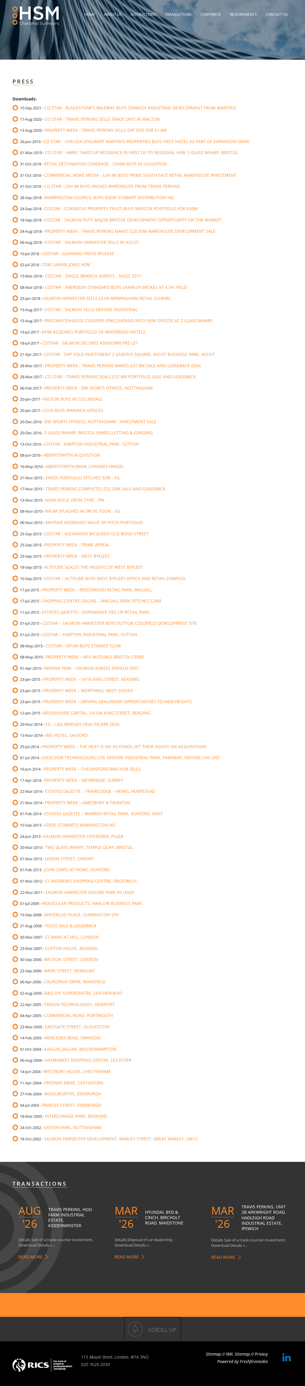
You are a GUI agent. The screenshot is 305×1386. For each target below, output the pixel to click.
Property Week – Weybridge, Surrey (83, 780)
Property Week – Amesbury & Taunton (87, 802)
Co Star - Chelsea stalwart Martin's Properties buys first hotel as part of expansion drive (146, 141)
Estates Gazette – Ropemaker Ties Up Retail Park (96, 612)
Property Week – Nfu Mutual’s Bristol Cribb (95, 657)
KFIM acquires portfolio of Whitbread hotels (93, 332)
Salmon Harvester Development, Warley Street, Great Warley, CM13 (120, 1139)
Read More (30, 1257)
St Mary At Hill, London (72, 937)
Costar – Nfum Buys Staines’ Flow (83, 646)
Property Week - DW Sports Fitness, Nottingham (98, 388)
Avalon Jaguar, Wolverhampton (80, 1049)
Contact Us (277, 14)
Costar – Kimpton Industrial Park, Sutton (89, 634)
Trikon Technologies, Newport (79, 1004)
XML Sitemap (238, 1354)
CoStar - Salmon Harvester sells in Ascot (92, 242)
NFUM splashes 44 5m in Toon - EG (82, 511)
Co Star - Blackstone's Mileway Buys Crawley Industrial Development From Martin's (140, 108)
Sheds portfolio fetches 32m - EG (82, 477)
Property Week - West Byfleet (77, 556)
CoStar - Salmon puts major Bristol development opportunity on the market (132, 220)
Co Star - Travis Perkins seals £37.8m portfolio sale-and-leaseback (120, 376)
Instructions (143, 14)
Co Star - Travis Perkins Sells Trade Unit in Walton (102, 119)
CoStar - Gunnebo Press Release (78, 253)
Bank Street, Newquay (69, 970)
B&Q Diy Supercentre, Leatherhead (83, 993)
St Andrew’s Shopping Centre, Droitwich (90, 881)
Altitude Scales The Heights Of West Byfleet (93, 567)
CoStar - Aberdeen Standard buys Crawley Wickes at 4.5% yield (116, 287)
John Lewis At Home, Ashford (77, 869)
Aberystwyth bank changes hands (84, 466)
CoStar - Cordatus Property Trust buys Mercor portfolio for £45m (121, 208)
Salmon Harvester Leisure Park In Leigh (89, 892)
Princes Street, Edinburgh (71, 1105)
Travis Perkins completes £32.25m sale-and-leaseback (105, 489)
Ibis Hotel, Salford (66, 735)
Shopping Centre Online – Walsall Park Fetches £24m (101, 601)
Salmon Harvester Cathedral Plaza (83, 836)
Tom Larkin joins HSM (66, 264)
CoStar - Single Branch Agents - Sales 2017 (93, 276)
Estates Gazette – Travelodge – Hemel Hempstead (100, 791)
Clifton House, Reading (71, 948)
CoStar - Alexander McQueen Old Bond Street (96, 534)
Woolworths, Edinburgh (72, 1094)
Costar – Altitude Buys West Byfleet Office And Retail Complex (114, 578)
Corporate (210, 14)
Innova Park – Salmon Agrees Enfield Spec (91, 668)
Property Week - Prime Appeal (77, 545)
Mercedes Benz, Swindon (72, 1038)
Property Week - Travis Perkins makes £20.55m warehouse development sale (130, 231)
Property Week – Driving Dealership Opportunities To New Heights (117, 701)
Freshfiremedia (254, 1361)
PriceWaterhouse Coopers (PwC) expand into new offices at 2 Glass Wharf (128, 320)
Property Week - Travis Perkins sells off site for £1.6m (106, 130)
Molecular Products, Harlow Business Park (92, 903)
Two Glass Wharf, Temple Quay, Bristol (89, 847)
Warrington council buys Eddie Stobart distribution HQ (109, 197)
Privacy (261, 1354)
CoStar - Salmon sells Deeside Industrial (91, 309)
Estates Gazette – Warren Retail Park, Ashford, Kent (103, 813)
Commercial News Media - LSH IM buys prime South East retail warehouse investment (140, 175)
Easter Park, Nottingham (72, 1127)
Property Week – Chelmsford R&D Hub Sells (92, 769)
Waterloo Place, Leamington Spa (81, 914)
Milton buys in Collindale (72, 399)
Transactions (178, 14)
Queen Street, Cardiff (69, 858)
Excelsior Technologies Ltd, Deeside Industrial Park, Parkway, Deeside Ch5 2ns (131, 757)
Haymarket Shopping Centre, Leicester (88, 1060)
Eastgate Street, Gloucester (77, 1027)
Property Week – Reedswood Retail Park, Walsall (97, 590)
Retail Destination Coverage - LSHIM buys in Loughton (105, 164)
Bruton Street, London (71, 959)
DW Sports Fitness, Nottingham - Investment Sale (100, 421)
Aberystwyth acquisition (71, 455)
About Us (113, 14)
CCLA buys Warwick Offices (73, 410)
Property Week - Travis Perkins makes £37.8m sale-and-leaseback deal (123, 365)
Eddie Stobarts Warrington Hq (79, 825)
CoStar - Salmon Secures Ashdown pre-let (90, 343)
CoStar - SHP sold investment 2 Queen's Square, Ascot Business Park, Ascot (129, 354)
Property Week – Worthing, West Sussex (88, 690)
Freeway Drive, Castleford (73, 1083)
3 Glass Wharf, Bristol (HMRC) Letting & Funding (98, 432)
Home (89, 14)
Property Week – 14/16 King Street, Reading (91, 679)
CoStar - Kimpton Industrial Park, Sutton (91, 444)
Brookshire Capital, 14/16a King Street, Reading (96, 713)
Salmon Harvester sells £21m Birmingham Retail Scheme (107, 298)
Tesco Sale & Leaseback (71, 925)
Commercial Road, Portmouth (78, 1015)
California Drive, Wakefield (74, 982)
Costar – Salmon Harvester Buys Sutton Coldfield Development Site (119, 623)
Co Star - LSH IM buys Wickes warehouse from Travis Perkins (112, 186)
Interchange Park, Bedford (76, 1116)
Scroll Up (162, 1329)
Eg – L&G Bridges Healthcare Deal (82, 724)
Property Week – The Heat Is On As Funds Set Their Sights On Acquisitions (124, 746)
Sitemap (213, 1354)
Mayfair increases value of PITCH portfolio (94, 522)
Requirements (243, 14)
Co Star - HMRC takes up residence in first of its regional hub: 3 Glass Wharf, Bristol (141, 152)
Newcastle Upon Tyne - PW (74, 500)
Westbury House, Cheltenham (77, 1071)
